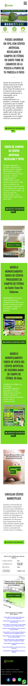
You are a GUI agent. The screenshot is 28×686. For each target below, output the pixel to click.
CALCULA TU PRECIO (14, 245)
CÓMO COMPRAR (6, 672)
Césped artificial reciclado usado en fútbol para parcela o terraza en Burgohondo (14, 618)
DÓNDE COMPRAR (17, 672)
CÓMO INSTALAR (6, 674)
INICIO (3, 669)
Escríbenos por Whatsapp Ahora (16, 434)
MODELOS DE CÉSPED (12, 669)
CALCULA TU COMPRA (14, 595)
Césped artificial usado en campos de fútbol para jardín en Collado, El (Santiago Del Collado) (14, 640)
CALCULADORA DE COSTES (15, 470)
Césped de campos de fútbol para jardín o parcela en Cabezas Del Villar (14, 629)
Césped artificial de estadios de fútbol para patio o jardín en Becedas (14, 621)
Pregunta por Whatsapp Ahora (16, 210)
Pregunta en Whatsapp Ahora (15, 342)
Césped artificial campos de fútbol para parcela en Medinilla (14, 651)
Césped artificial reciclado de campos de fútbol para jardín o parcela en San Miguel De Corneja (14, 633)
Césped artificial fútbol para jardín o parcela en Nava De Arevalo (14, 647)
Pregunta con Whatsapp (15, 542)
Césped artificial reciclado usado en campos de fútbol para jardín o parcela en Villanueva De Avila (14, 625)
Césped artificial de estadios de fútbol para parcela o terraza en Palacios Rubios (14, 636)
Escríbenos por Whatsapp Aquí (16, 129)
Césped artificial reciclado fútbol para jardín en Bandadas (14, 644)
